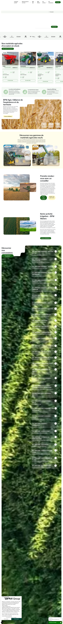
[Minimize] (61, 598)
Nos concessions (50, 2)
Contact (57, 2)
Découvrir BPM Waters (45, 238)
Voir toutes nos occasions (8, 48)
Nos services (44, 2)
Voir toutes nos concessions (7, 256)
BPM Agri (33, 2)
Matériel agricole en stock (25, 2)
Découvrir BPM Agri (8, 116)
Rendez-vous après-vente (51, 197)
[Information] (59, 598)
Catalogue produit (16, 2)
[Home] (7, 2)
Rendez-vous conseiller (43, 197)
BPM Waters (38, 2)
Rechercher (54, 26)
